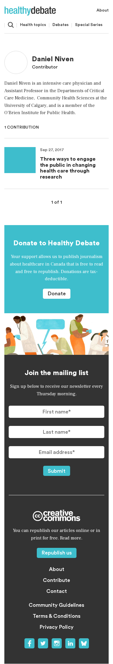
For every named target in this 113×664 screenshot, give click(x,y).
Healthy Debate (30, 11)
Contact (56, 591)
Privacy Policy (56, 627)
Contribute (56, 580)
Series (89, 25)
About (102, 10)
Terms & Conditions (57, 616)
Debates (60, 25)
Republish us (56, 552)
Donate (57, 293)
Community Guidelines (56, 605)
